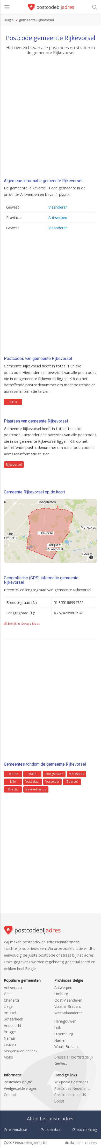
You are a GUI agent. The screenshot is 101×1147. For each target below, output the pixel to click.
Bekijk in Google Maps (23, 623)
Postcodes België (18, 1081)
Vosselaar (32, 781)
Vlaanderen (58, 207)
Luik (57, 1027)
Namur (9, 1038)
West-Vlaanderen (68, 1012)
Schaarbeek (13, 1019)
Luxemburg (63, 1033)
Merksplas (76, 774)
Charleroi (11, 1000)
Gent (8, 993)
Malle (32, 774)
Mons (8, 1057)
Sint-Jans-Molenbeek (21, 1050)
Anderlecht (12, 1025)
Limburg (61, 993)
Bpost (59, 1101)
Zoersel (72, 781)
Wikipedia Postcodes (71, 1081)
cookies (91, 1142)
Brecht (13, 789)
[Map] (50, 531)
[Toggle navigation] (7, 7)
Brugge (10, 1031)
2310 (13, 402)
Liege (8, 1006)
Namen (60, 1040)
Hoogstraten (54, 774)
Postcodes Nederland (72, 1088)
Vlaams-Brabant (67, 1006)
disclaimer (73, 1142)
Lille (13, 781)
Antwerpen (57, 217)
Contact (10, 1094)
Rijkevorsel (14, 464)
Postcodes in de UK (70, 1094)
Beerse (13, 774)
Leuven (10, 1044)
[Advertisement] (50, 118)
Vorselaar (52, 781)
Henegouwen (65, 1021)
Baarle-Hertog (35, 789)
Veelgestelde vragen (20, 1088)
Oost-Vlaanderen (68, 1000)
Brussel (10, 1012)
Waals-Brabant (66, 1046)
